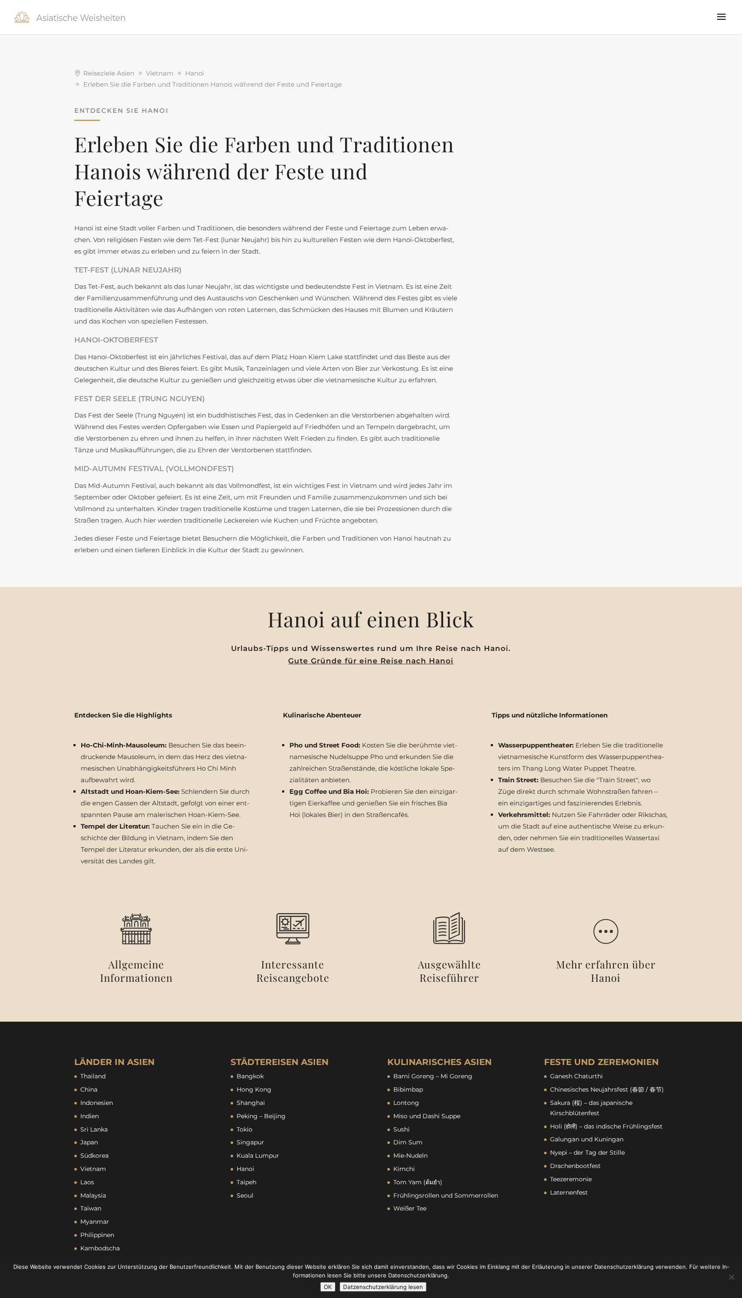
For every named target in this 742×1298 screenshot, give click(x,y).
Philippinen (97, 1235)
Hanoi (245, 1169)
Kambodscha (100, 1248)
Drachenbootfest (575, 1166)
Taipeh (246, 1182)
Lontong (406, 1103)
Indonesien (96, 1103)
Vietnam (93, 1169)
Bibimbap (408, 1089)
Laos (87, 1182)
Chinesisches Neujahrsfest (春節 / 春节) (607, 1089)
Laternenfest (569, 1192)
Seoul (245, 1195)
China (88, 1089)
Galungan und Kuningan (586, 1139)
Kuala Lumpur (258, 1155)
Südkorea (94, 1155)
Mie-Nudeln (410, 1155)
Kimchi (404, 1169)
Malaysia (93, 1195)
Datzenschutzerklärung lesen (383, 1286)
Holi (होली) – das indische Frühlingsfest (606, 1126)
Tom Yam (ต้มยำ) (417, 1182)
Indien (89, 1116)
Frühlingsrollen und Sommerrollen (445, 1195)
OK (328, 1286)
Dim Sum (408, 1142)
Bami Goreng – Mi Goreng (432, 1076)
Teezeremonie (571, 1179)
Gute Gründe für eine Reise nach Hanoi (370, 661)
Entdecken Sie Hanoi (121, 110)
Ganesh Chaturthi (576, 1076)
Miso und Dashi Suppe (426, 1116)
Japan (89, 1142)
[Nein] (731, 1277)
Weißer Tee (409, 1208)
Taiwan (90, 1208)
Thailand (93, 1076)
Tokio (244, 1129)
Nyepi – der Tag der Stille (587, 1152)
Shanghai (251, 1103)
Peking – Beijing (261, 1116)
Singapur (250, 1142)
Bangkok (250, 1076)
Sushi (401, 1129)
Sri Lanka (94, 1129)
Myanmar (94, 1221)
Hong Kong (254, 1089)
